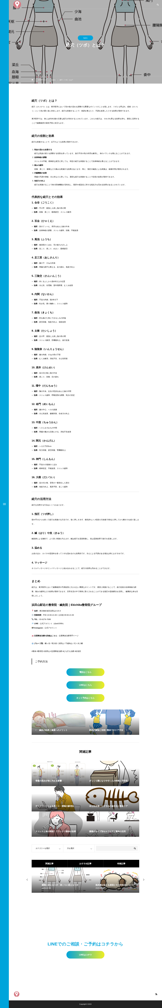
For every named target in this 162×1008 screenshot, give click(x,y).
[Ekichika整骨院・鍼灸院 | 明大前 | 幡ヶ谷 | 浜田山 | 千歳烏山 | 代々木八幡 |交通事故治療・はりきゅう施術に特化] (16, 994)
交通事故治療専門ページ (68, 636)
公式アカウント (51, 628)
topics (85, 38)
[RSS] (156, 994)
